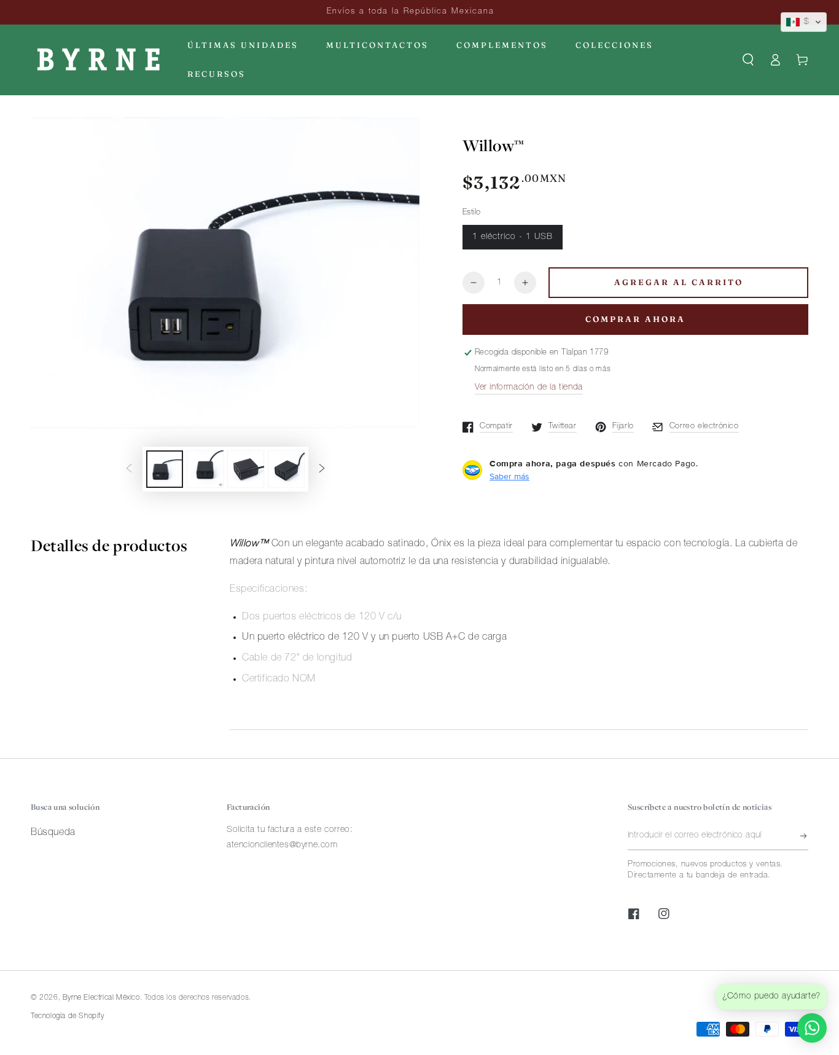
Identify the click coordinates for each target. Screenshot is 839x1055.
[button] (748, 59)
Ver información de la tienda (529, 387)
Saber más (509, 476)
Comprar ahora (635, 319)
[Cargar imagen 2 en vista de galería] (205, 469)
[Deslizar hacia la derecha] (321, 469)
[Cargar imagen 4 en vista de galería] (286, 469)
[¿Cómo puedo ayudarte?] (812, 1028)
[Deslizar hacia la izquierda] (128, 469)
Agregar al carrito (678, 282)
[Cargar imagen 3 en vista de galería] (245, 469)
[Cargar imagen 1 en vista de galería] (164, 469)
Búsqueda (53, 833)
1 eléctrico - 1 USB (512, 237)
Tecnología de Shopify (67, 1016)
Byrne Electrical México (101, 998)
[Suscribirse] (804, 836)
